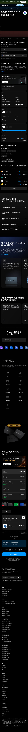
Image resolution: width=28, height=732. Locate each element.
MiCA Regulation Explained (8, 603)
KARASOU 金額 (4, 46)
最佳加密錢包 (5, 593)
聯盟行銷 (4, 695)
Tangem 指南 (5, 709)
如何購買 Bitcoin (6, 647)
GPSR (3, 669)
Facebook (20, 392)
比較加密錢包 (5, 595)
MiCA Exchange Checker (8, 601)
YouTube (8, 384)
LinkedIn (20, 400)
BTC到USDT (4, 637)
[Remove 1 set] (3, 511)
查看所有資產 (5, 659)
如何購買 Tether (5, 657)
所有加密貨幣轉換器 (6, 641)
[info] (5, 97)
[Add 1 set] (9, 511)
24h (4, 112)
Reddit (20, 376)
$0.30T (25, 174)
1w (7, 112)
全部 (10, 126)
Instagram (7, 392)
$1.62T (25, 171)
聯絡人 (3, 715)
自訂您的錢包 (5, 697)
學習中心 (4, 703)
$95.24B (25, 184)
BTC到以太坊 (5, 639)
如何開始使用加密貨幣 (7, 589)
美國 (17, 536)
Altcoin (3, 677)
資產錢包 (4, 631)
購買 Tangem (20, 5)
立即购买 (23, 1)
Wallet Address (5, 679)
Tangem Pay (5, 609)
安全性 (3, 689)
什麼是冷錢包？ (5, 591)
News (3, 701)
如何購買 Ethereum (6, 649)
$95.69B (25, 181)
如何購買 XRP (5, 655)
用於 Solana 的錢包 (6, 625)
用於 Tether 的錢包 (6, 629)
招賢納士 (4, 713)
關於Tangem (5, 687)
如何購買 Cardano (6, 653)
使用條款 (4, 665)
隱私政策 (21, 580)
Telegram (20, 384)
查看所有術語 (5, 681)
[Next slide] (25, 505)
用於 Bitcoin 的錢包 (6, 621)
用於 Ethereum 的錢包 (7, 623)
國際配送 (4, 691)
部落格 (3, 699)
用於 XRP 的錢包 (5, 627)
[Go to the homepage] (5, 5)
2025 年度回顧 (5, 711)
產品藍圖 (4, 705)
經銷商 (3, 693)
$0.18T (25, 178)
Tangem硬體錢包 (6, 615)
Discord (8, 400)
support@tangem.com (6, 572)
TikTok (7, 408)
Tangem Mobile (5, 611)
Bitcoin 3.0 (4, 675)
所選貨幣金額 (4, 52)
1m (10, 112)
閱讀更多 (3, 71)
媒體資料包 (4, 707)
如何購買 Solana (5, 651)
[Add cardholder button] (23, 517)
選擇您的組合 (7, 464)
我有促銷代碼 (23, 532)
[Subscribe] (19, 577)
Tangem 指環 (5, 613)
